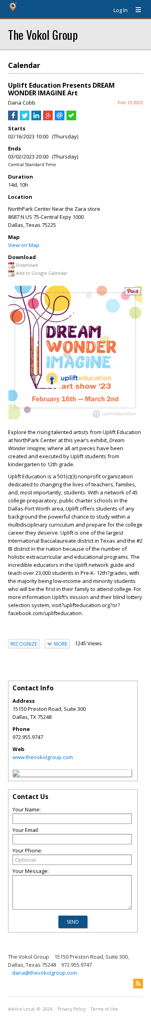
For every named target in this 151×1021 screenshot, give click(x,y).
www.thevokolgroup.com (42, 757)
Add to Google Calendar (42, 273)
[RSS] (138, 983)
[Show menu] (135, 10)
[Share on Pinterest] (133, 293)
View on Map (23, 245)
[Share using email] (59, 118)
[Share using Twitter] (24, 118)
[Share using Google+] (48, 118)
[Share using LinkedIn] (36, 118)
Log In (121, 10)
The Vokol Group (43, 34)
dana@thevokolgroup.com (44, 972)
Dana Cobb (21, 102)
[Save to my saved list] (71, 118)
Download (27, 265)
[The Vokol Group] (16, 774)
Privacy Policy (71, 1009)
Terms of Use (104, 1009)
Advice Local (21, 1009)
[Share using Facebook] (13, 118)
